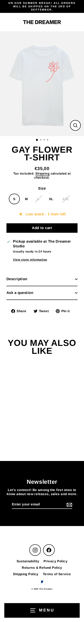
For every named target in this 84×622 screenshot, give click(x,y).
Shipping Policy (25, 574)
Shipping (42, 173)
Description (16, 279)
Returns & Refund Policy (42, 567)
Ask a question (19, 293)
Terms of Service (57, 574)
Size (42, 188)
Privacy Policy (55, 561)
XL (51, 199)
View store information (30, 259)
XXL (65, 199)
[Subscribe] (68, 504)
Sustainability (28, 561)
